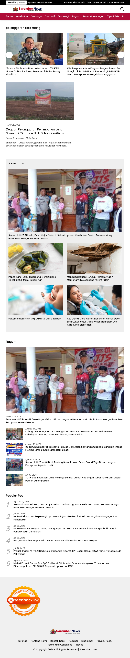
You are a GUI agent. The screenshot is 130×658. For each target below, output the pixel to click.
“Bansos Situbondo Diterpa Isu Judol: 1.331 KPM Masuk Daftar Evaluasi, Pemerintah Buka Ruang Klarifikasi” (33, 71)
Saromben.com (88, 649)
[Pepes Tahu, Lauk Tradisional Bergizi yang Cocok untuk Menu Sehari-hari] (35, 258)
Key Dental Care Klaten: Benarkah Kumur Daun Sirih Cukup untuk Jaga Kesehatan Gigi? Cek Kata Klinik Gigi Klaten (93, 321)
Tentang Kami (39, 640)
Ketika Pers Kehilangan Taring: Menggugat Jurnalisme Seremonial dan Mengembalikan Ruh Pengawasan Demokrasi (65, 530)
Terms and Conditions (60, 644)
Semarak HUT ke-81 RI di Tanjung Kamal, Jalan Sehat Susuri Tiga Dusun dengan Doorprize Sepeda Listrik (70, 464)
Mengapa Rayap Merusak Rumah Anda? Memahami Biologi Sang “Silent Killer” (90, 278)
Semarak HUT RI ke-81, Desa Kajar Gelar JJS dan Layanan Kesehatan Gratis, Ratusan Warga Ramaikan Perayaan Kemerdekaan (60, 237)
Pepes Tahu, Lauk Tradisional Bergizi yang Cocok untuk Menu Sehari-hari (32, 278)
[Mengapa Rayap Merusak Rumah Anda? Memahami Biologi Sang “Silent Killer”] (94, 258)
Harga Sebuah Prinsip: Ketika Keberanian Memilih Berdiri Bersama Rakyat (55, 540)
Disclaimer (87, 640)
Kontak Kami (57, 640)
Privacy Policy (104, 640)
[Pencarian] (122, 9)
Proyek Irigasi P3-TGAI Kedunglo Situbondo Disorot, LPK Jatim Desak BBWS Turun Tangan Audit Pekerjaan (67, 552)
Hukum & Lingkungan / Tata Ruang (21, 138)
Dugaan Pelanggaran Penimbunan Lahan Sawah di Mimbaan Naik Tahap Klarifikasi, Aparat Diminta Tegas (35, 133)
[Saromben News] (26, 9)
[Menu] (8, 9)
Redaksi (73, 640)
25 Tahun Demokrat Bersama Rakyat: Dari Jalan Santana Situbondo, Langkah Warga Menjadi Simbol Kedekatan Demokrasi (73, 448)
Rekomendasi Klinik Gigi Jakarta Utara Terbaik (34, 318)
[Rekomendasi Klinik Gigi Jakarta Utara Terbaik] (35, 300)
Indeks (79, 644)
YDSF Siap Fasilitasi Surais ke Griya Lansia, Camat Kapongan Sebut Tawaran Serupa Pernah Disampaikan (73, 479)
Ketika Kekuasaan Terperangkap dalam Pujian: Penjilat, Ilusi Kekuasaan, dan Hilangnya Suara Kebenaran (66, 518)
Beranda (22, 640)
